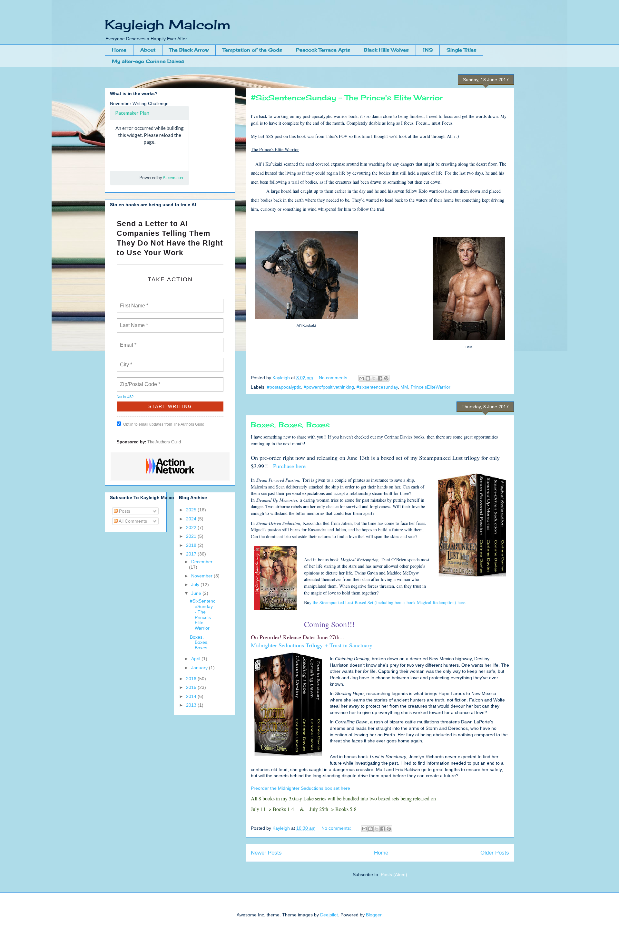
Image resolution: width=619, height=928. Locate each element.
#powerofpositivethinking (329, 387)
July (196, 584)
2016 (192, 678)
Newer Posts (266, 853)
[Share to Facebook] (380, 378)
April (196, 658)
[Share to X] (374, 378)
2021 (192, 536)
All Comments (132, 521)
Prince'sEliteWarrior (430, 387)
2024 (192, 518)
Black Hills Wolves (386, 50)
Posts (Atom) (394, 874)
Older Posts (494, 853)
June (196, 593)
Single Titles (462, 50)
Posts (124, 511)
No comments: (334, 377)
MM (404, 387)
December (201, 561)
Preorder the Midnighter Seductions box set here (300, 788)
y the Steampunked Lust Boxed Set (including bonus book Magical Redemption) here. (388, 602)
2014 (192, 696)
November (202, 575)
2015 (192, 687)
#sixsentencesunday (377, 387)
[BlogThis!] (368, 378)
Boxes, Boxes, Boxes (290, 424)
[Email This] (362, 378)
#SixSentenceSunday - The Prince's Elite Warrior (347, 97)
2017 (192, 553)
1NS (428, 50)
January (200, 667)
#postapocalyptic (284, 387)
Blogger (373, 914)
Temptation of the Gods (252, 50)
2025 (192, 509)
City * (126, 361)
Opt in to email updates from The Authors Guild (163, 424)
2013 (192, 705)
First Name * (133, 302)
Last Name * (132, 322)
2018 (192, 545)
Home (119, 50)
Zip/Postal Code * (139, 380)
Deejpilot (329, 914)
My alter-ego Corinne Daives (148, 61)
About (147, 50)
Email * (127, 341)
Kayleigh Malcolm (168, 25)
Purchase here (289, 466)
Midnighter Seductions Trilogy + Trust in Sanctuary (311, 645)
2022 (192, 527)
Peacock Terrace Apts (323, 50)
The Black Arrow (189, 50)
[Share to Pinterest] (386, 378)
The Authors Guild (164, 442)
